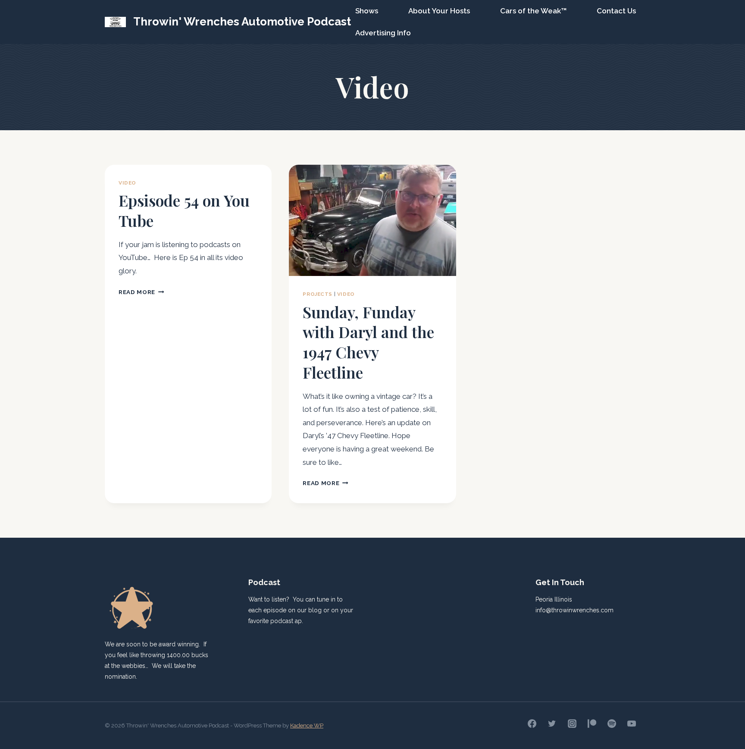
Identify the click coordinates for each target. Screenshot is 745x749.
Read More (141, 291)
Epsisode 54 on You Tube (184, 210)
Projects (317, 294)
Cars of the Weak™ (533, 10)
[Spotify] (611, 723)
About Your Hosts (439, 10)
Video (127, 183)
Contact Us (616, 10)
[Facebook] (532, 723)
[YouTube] (631, 723)
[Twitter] (551, 723)
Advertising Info (383, 32)
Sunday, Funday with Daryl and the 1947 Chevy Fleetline (368, 341)
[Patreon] (592, 723)
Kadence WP (306, 725)
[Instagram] (572, 723)
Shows (366, 10)
